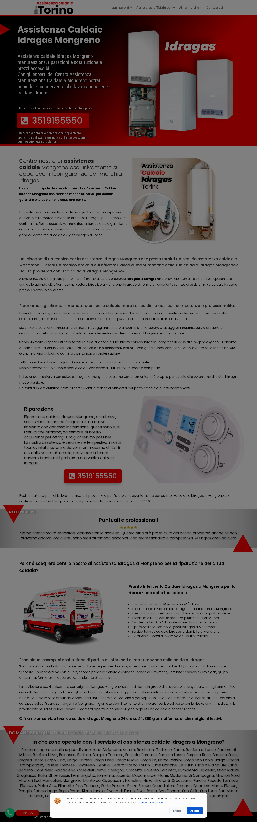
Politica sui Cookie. (152, 802)
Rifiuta (177, 810)
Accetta (194, 810)
